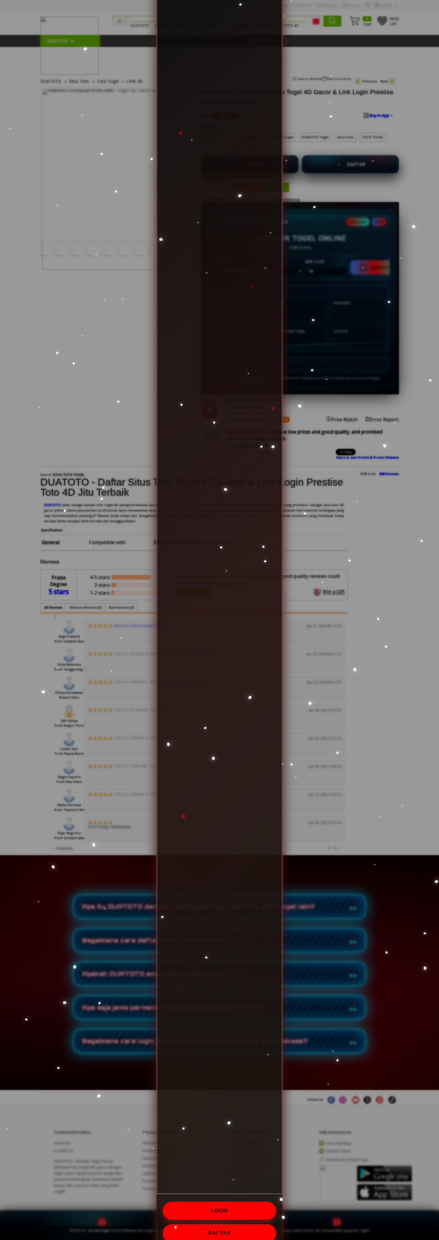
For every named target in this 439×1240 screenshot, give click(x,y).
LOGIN (219, 1210)
